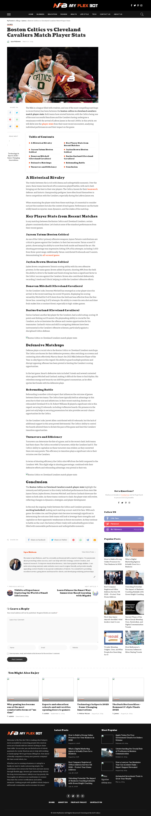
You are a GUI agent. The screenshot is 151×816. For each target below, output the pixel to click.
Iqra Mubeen (16, 41)
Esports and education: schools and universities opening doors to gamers (56, 707)
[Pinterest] (138, 5)
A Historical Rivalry (41, 143)
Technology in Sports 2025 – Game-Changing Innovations (13, 157)
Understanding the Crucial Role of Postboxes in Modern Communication (129, 751)
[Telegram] (10, 126)
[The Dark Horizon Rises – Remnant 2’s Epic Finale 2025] (128, 689)
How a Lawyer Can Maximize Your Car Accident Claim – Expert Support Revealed (128, 764)
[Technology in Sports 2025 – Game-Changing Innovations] (13, 145)
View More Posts (88, 552)
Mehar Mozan (84, 713)
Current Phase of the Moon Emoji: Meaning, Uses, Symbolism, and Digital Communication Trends (134, 622)
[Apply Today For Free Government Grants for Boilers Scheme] (107, 739)
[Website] (94, 576)
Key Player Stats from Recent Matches (76, 144)
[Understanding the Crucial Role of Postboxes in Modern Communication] (107, 752)
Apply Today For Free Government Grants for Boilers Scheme (129, 737)
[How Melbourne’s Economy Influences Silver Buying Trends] (134, 638)
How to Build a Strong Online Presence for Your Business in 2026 (113, 561)
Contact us (125, 495)
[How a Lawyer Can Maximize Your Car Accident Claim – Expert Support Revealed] (107, 766)
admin (11, 716)
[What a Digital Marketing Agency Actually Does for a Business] (134, 550)
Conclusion (72, 167)
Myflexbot (61, 813)
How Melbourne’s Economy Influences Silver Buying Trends (133, 649)
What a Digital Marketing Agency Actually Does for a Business (80, 751)
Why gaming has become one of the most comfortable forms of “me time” (21, 708)
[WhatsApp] (17, 119)
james (116, 713)
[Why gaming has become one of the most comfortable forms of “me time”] (23, 689)
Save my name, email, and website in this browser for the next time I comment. (34, 653)
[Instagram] (141, 5)
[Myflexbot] (75, 5)
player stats (47, 124)
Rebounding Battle (75, 163)
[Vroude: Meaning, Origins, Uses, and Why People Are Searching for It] (113, 638)
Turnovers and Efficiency (44, 167)
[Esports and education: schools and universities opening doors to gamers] (58, 689)
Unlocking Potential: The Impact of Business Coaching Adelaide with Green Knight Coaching (82, 780)
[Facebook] (131, 5)
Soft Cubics (96, 813)
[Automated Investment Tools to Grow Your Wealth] (107, 779)
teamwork (92, 189)
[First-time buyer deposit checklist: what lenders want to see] (113, 608)
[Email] (17, 126)
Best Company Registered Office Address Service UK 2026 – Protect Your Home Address (112, 592)
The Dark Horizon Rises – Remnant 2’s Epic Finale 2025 (126, 707)
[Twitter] (134, 5)
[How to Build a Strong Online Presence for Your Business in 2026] (113, 550)
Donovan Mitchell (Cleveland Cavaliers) (40, 157)
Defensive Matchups (41, 163)
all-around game (51, 255)
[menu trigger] (10, 14)
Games (10, 24)
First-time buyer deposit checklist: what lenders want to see (113, 619)
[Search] (142, 14)
